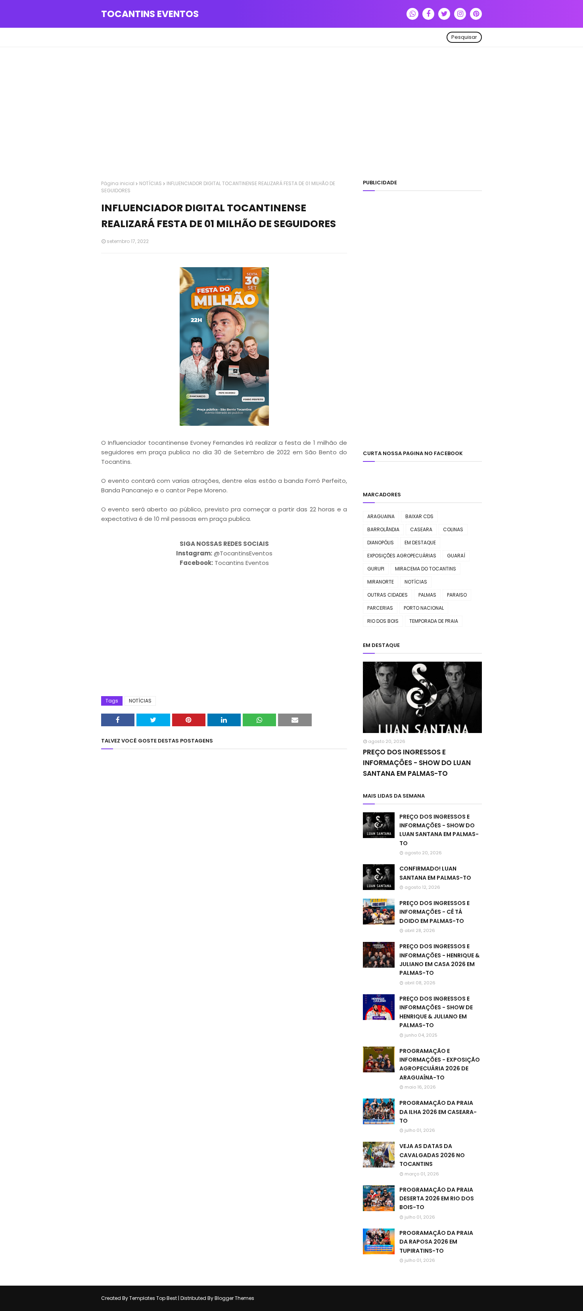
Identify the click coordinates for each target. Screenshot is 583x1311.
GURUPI (375, 568)
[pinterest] (476, 14)
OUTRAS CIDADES (387, 594)
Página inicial (117, 183)
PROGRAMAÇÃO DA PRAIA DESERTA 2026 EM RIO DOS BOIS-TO (436, 1198)
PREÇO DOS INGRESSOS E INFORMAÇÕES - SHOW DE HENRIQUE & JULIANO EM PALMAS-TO (436, 1012)
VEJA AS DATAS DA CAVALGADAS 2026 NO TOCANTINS (432, 1155)
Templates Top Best (153, 1298)
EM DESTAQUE (420, 542)
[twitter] (444, 14)
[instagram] (460, 14)
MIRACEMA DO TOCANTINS (425, 568)
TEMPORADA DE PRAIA (433, 621)
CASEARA (421, 529)
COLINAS (453, 529)
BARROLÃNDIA (383, 529)
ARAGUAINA (381, 516)
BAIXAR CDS (419, 516)
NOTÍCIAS (150, 183)
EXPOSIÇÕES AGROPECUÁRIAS (401, 555)
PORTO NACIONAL (424, 608)
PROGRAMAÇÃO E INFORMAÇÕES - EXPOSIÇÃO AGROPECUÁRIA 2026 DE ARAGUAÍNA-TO (439, 1064)
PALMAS (427, 594)
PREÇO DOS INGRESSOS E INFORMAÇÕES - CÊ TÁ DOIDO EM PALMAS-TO (434, 912)
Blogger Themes (234, 1298)
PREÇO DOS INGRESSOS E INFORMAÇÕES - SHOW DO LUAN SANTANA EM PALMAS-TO (417, 762)
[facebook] (428, 14)
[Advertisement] (291, 114)
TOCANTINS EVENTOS (150, 14)
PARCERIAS (380, 608)
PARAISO (457, 594)
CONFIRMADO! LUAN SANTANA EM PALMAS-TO (435, 873)
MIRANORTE (380, 581)
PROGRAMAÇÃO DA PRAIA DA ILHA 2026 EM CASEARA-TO (438, 1112)
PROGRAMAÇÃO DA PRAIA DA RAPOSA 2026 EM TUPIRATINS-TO (436, 1242)
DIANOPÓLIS (380, 542)
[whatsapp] (412, 14)
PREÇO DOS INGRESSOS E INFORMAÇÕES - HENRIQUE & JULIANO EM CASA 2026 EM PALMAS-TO (439, 959)
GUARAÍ (456, 555)
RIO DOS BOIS (383, 621)
